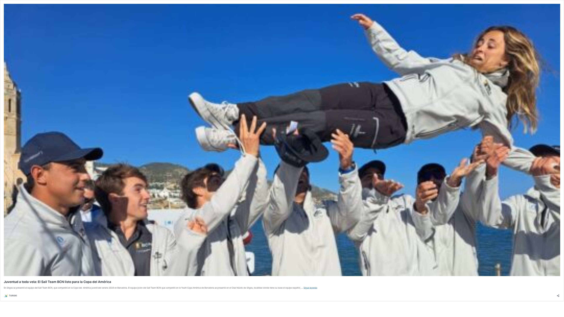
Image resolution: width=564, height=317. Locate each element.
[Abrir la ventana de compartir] (558, 294)
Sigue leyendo (310, 287)
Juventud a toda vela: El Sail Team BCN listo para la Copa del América (57, 282)
